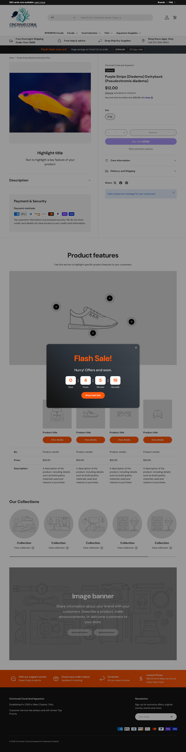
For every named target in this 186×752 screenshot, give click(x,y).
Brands (161, 2)
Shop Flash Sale (93, 395)
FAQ (171, 2)
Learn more (39, 2)
